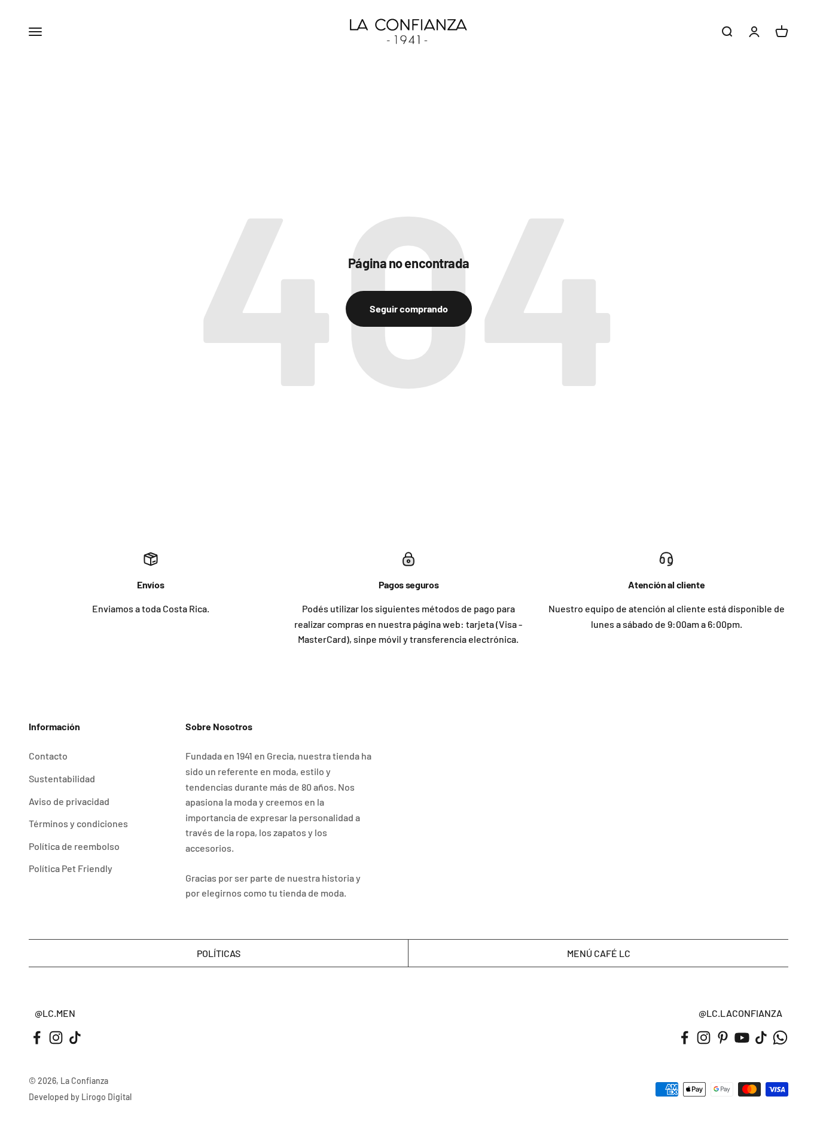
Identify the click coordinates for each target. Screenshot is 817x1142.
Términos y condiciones (78, 823)
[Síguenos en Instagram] (56, 1037)
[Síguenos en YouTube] (742, 1037)
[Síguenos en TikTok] (75, 1037)
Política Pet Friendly (70, 868)
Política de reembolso (74, 846)
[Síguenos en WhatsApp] (780, 1037)
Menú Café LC (598, 953)
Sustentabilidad (62, 778)
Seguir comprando (409, 308)
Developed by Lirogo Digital (80, 1097)
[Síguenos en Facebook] (37, 1037)
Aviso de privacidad (69, 801)
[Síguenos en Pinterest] (723, 1037)
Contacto (48, 755)
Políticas (218, 953)
